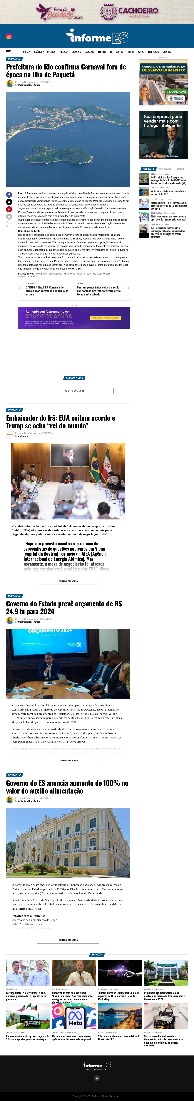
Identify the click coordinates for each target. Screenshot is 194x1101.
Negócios (37, 51)
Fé (111, 51)
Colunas (167, 51)
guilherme (23, 436)
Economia (76, 51)
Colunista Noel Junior (29, 85)
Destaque (70, 274)
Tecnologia (153, 51)
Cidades (63, 51)
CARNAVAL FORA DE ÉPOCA (49, 274)
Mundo (131, 51)
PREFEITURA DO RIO (28, 277)
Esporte (102, 51)
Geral (25, 51)
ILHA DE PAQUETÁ (102, 274)
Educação (89, 51)
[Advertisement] (74, 350)
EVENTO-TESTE (84, 274)
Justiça (119, 51)
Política (51, 51)
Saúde (141, 51)
